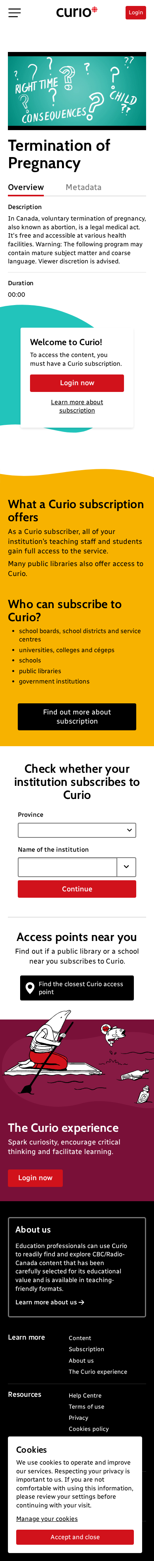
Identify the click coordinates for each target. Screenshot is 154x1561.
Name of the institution (53, 849)
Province (30, 814)
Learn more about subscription (77, 406)
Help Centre (85, 1395)
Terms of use (86, 1406)
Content (80, 1338)
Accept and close (75, 1537)
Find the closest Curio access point (81, 987)
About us (81, 1360)
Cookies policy (89, 1428)
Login (136, 12)
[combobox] (67, 867)
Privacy (78, 1417)
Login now (77, 382)
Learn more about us (46, 1302)
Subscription (86, 1349)
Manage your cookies (47, 1519)
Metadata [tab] (83, 187)
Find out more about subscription (77, 717)
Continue (77, 889)
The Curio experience (98, 1371)
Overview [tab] (26, 187)
